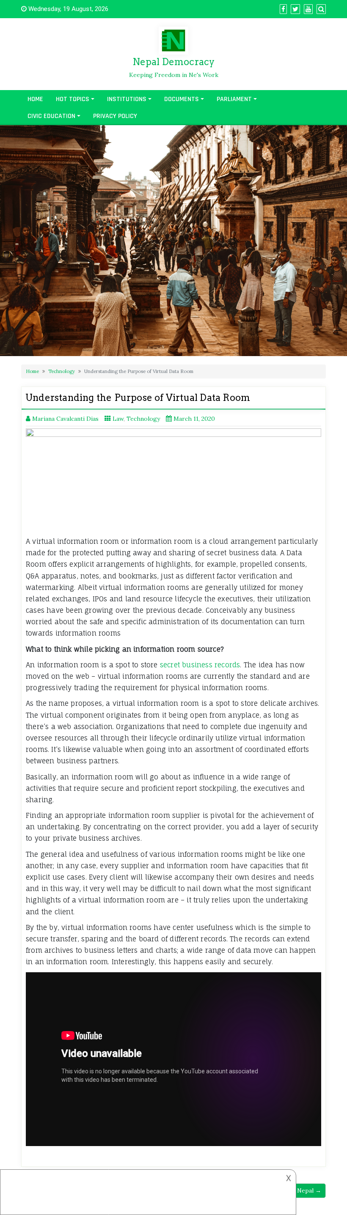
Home (35, 99)
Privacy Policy (115, 116)
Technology (61, 371)
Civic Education (51, 116)
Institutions (126, 99)
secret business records (200, 665)
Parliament (234, 99)
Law (118, 418)
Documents (181, 99)
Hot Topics (72, 99)
